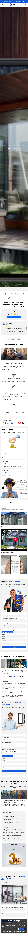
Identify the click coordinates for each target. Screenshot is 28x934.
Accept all (21, 928)
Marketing (23, 931)
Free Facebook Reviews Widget (14, 339)
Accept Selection (14, 928)
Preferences (17, 931)
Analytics (11, 931)
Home (2, 289)
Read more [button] (8, 333)
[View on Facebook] (4, 324)
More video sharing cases (7, 552)
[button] (1, 328)
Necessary (6, 931)
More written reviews (6, 575)
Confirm (14, 647)
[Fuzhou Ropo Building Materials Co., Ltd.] (13, 4)
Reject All (7, 928)
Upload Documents (8, 632)
